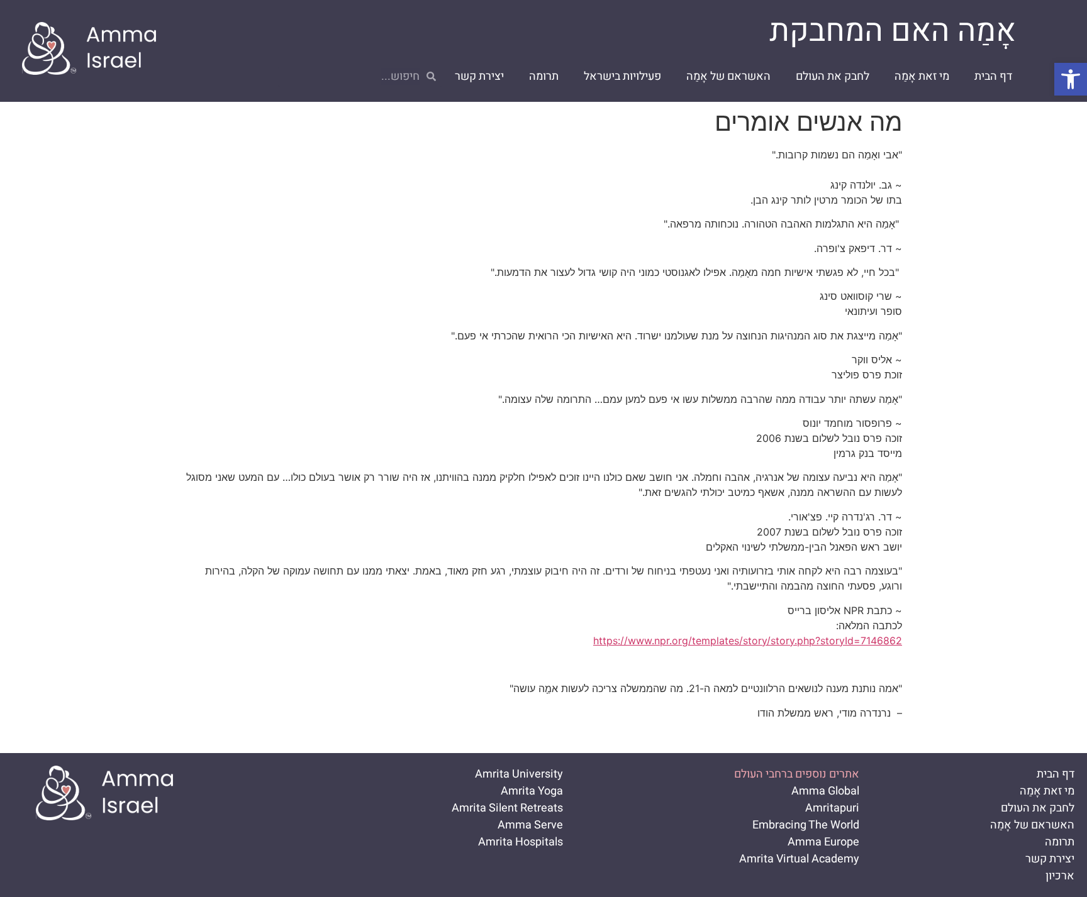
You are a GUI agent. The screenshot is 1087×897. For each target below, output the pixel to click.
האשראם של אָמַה (728, 76)
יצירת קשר (479, 76)
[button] (1070, 79)
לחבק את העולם (832, 76)
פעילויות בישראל (622, 76)
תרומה (544, 76)
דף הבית (993, 76)
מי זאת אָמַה (922, 76)
